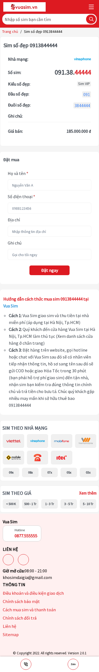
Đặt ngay (49, 270)
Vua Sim (10, 521)
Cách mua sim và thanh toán (29, 610)
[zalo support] (73, 664)
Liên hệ (9, 626)
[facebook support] (8, 559)
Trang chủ (10, 31)
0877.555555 (26, 535)
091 (86, 94)
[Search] (91, 19)
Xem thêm (88, 493)
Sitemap (11, 635)
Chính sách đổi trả (20, 618)
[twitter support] (23, 559)
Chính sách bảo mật (21, 601)
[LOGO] (24, 7)
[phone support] (25, 664)
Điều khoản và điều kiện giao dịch (33, 593)
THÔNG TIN (14, 584)
